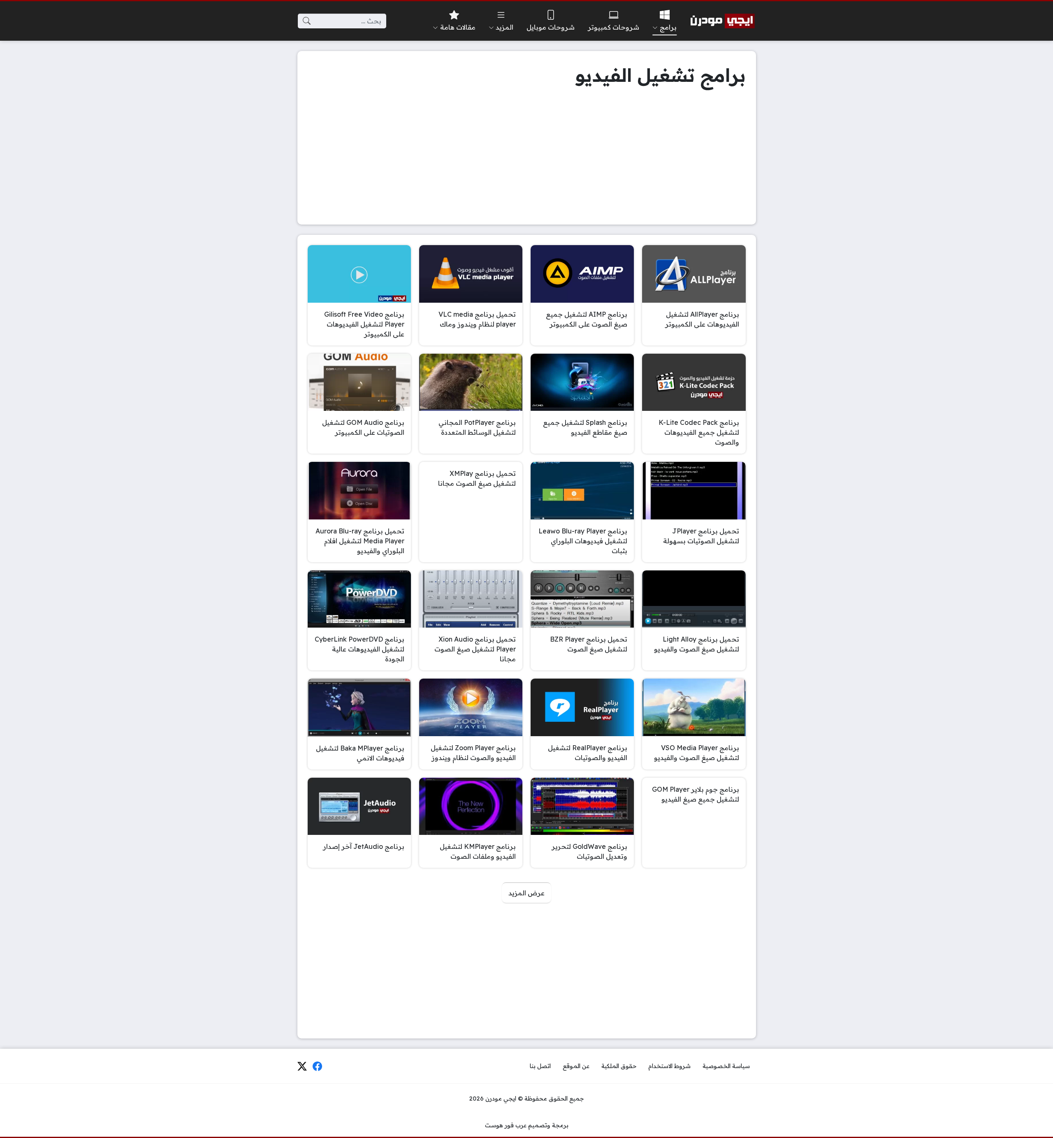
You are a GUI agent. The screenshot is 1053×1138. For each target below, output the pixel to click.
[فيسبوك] (317, 1066)
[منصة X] (301, 1066)
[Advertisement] (527, 156)
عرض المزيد (526, 893)
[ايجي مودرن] (723, 21)
